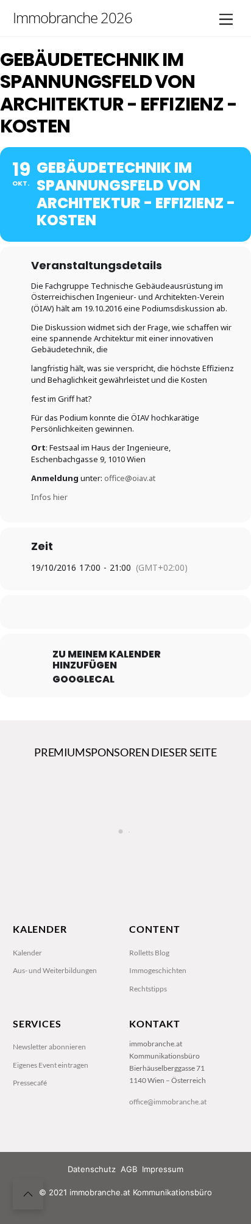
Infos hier (49, 496)
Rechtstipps (148, 988)
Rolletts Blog (149, 952)
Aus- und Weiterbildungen (55, 970)
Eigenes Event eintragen (50, 1065)
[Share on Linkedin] (124, 612)
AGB (129, 1169)
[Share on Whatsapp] (148, 612)
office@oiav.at (129, 478)
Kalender (27, 952)
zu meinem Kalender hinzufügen (106, 660)
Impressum (162, 1169)
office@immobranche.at (168, 1101)
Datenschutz (92, 1169)
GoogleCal (83, 679)
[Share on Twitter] (99, 612)
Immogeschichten (157, 970)
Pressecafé (30, 1082)
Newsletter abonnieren (49, 1046)
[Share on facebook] (75, 612)
